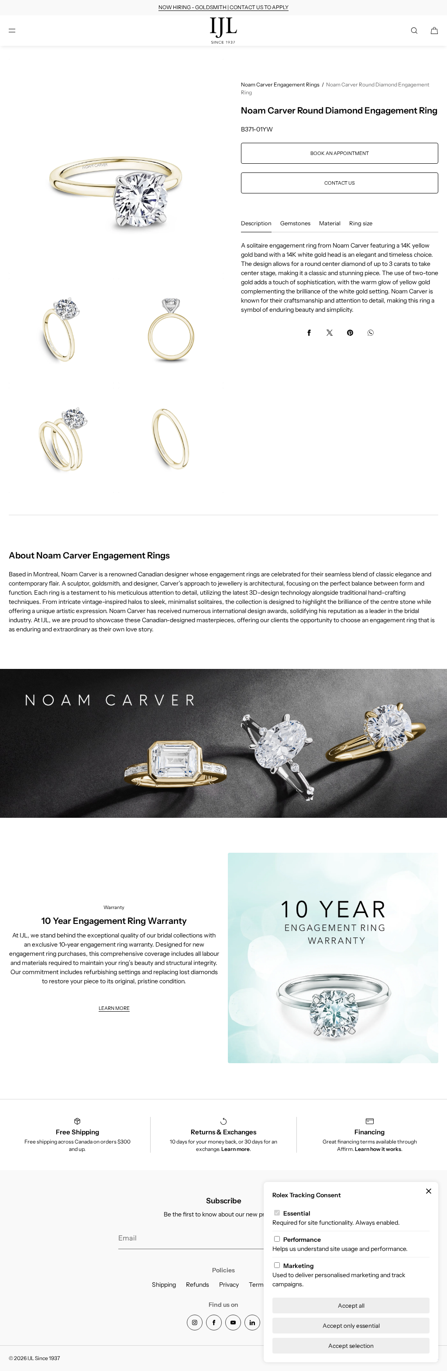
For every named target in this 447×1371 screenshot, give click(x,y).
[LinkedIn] (252, 1322)
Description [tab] (256, 223)
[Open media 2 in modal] (61, 330)
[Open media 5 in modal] (171, 440)
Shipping (164, 1284)
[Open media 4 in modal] (61, 440)
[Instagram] (194, 1322)
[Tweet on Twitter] (329, 332)
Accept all (351, 1305)
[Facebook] (214, 1322)
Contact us (339, 183)
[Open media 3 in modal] (171, 330)
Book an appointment (339, 153)
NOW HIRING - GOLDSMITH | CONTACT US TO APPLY (223, 7)
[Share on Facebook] (309, 332)
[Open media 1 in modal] (116, 166)
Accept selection (351, 1345)
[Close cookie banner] (428, 1191)
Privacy (229, 1284)
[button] (414, 30)
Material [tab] (329, 223)
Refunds (197, 1284)
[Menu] (19, 30)
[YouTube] (233, 1322)
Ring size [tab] (360, 223)
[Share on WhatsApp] (370, 332)
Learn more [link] (114, 1008)
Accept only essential (351, 1325)
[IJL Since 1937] (223, 30)
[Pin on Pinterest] (350, 332)
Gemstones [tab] (295, 223)
